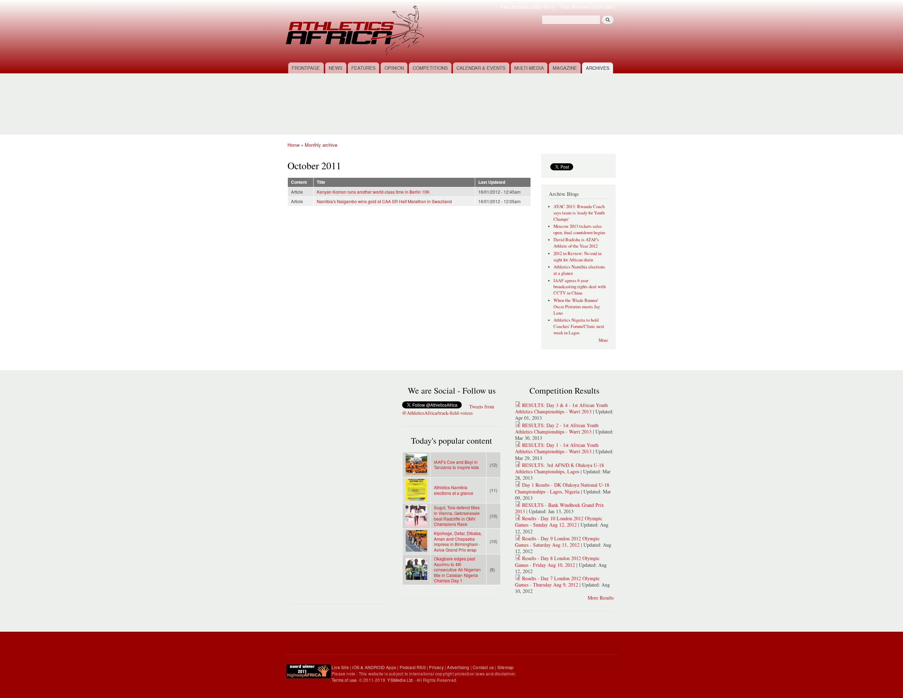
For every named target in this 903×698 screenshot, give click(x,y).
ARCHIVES (598, 68)
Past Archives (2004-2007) (588, 7)
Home (293, 144)
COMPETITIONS (430, 68)
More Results (601, 597)
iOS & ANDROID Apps (374, 667)
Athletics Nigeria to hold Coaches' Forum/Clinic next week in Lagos (578, 326)
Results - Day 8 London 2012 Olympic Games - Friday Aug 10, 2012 (557, 561)
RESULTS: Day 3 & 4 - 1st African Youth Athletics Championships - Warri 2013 (561, 408)
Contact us (483, 667)
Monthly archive (321, 144)
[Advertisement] (453, 100)
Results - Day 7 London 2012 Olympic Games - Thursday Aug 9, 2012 (557, 581)
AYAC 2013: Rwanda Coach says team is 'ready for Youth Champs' (579, 213)
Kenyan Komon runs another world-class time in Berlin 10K (373, 192)
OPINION (394, 68)
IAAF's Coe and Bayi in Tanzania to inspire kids (456, 465)
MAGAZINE (565, 68)
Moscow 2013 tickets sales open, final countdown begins (579, 229)
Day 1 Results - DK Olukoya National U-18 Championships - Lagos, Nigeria (562, 487)
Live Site (340, 667)
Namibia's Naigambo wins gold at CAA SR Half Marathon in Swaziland (384, 201)
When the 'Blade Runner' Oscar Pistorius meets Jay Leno (576, 306)
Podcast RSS (413, 667)
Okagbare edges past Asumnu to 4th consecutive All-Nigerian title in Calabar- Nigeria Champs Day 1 (457, 569)
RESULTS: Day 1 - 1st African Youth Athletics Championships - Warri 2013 (557, 448)
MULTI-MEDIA (529, 68)
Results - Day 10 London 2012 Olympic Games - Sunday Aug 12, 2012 (558, 521)
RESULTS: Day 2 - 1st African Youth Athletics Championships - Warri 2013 (557, 428)
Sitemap (505, 667)
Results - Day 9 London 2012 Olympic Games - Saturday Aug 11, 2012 (557, 541)
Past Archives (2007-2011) (528, 7)
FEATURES (363, 68)
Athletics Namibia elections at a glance (453, 490)
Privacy (436, 667)
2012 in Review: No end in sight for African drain (577, 256)
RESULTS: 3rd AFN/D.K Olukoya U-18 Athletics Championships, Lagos (559, 468)
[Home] (355, 31)
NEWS (336, 68)
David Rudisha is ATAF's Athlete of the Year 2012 (576, 243)
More (603, 340)
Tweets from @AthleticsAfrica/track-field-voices (448, 409)
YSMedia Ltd (400, 680)
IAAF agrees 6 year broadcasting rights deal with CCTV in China (579, 287)
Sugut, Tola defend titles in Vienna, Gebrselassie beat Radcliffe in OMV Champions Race (457, 515)
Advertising (458, 667)
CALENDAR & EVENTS (480, 68)
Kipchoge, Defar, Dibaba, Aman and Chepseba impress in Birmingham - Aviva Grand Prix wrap (458, 541)
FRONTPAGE (306, 68)
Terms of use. (345, 680)
